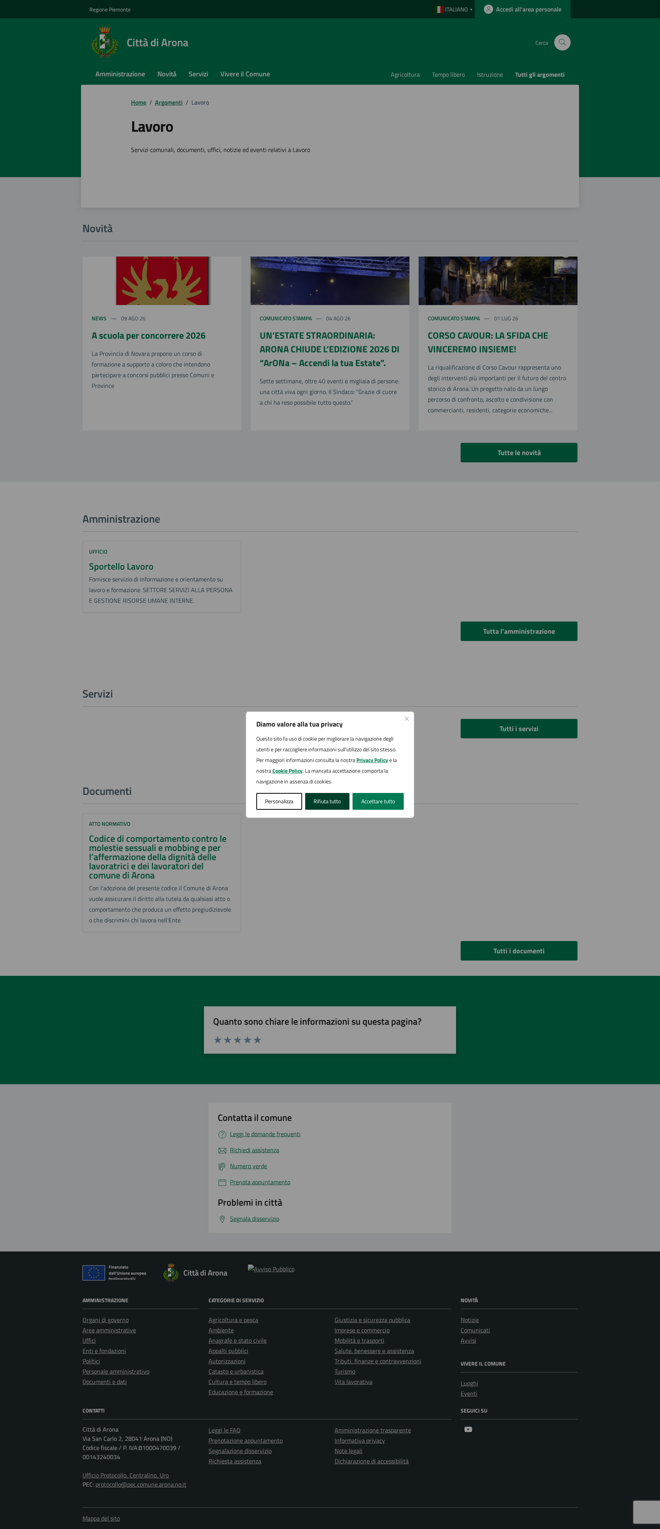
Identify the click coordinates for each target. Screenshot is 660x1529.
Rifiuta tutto (327, 801)
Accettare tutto (378, 801)
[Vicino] (407, 719)
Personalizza (279, 801)
